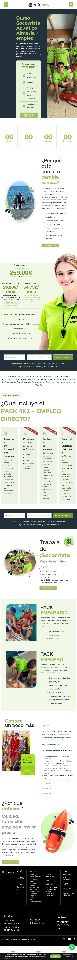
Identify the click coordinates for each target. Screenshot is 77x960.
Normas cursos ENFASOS (68, 894)
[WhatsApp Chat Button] (72, 947)
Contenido (46, 793)
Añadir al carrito (63, 357)
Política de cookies (66, 884)
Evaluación (47, 788)
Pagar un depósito (16, 357)
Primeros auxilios (33, 896)
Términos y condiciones (67, 889)
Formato (46, 783)
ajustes (8, 958)
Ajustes (67, 956)
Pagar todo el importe (40, 357)
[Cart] (6, 4)
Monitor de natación (50, 884)
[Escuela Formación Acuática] (38, 5)
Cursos (19, 881)
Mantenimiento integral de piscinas (51, 889)
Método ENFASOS (20, 878)
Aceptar (55, 956)
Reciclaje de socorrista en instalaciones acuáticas (35, 890)
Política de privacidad (67, 878)
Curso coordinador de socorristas (35, 901)
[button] (10, 395)
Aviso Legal (67, 874)
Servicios (20, 884)
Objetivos (46, 725)
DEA (47, 880)
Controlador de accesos (50, 894)
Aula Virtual (21, 890)
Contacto (20, 887)
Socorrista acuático (33, 884)
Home (19, 874)
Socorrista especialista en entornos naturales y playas (35, 877)
